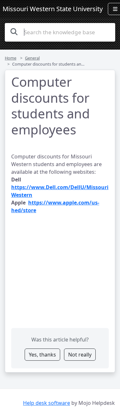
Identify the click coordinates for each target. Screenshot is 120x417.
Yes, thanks (42, 354)
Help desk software (46, 402)
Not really (80, 354)
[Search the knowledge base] (14, 31)
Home (10, 58)
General (32, 58)
